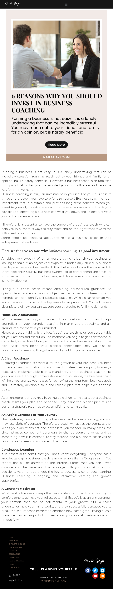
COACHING (13, 551)
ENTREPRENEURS (17, 544)
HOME (11, 537)
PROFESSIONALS (16, 547)
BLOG (11, 564)
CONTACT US (14, 567)
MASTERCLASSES (16, 561)
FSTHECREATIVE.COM (54, 581)
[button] (65, 4)
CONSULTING (14, 554)
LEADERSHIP (14, 557)
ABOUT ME (13, 540)
